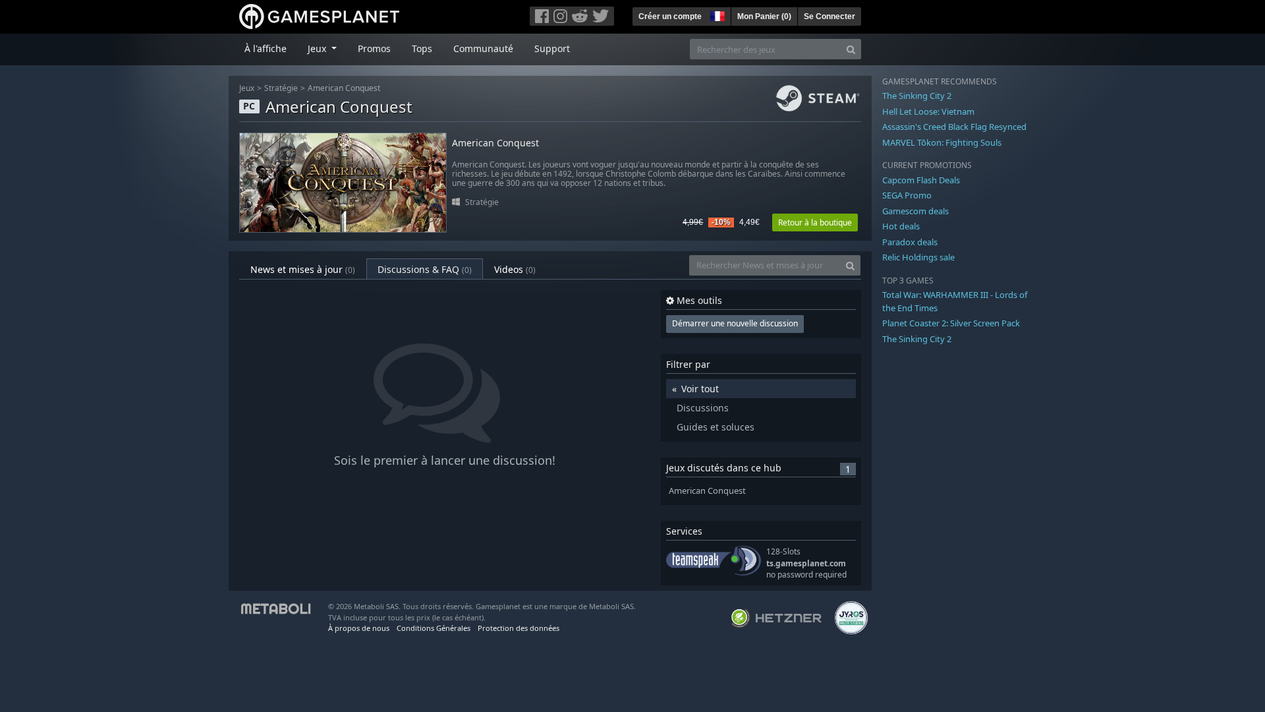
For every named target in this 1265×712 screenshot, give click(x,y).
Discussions (703, 407)
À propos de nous (358, 628)
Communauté (483, 48)
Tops (422, 48)
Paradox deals (910, 242)
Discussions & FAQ (425, 269)
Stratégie (281, 88)
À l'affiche (265, 48)
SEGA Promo (907, 195)
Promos (374, 48)
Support (552, 48)
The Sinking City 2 (916, 96)
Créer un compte (670, 16)
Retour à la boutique (815, 222)
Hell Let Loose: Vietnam (928, 111)
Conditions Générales (433, 628)
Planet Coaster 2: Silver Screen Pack (951, 323)
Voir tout (700, 388)
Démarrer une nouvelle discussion (735, 323)
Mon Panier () (764, 16)
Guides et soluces (715, 427)
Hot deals (901, 226)
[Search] (851, 49)
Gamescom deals (915, 211)
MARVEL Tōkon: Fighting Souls (941, 142)
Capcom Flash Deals (921, 180)
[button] (716, 14)
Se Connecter (829, 16)
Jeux (246, 88)
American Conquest (344, 88)
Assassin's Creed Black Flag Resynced (954, 127)
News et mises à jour (302, 269)
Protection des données (518, 628)
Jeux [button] (318, 48)
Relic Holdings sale (918, 257)
